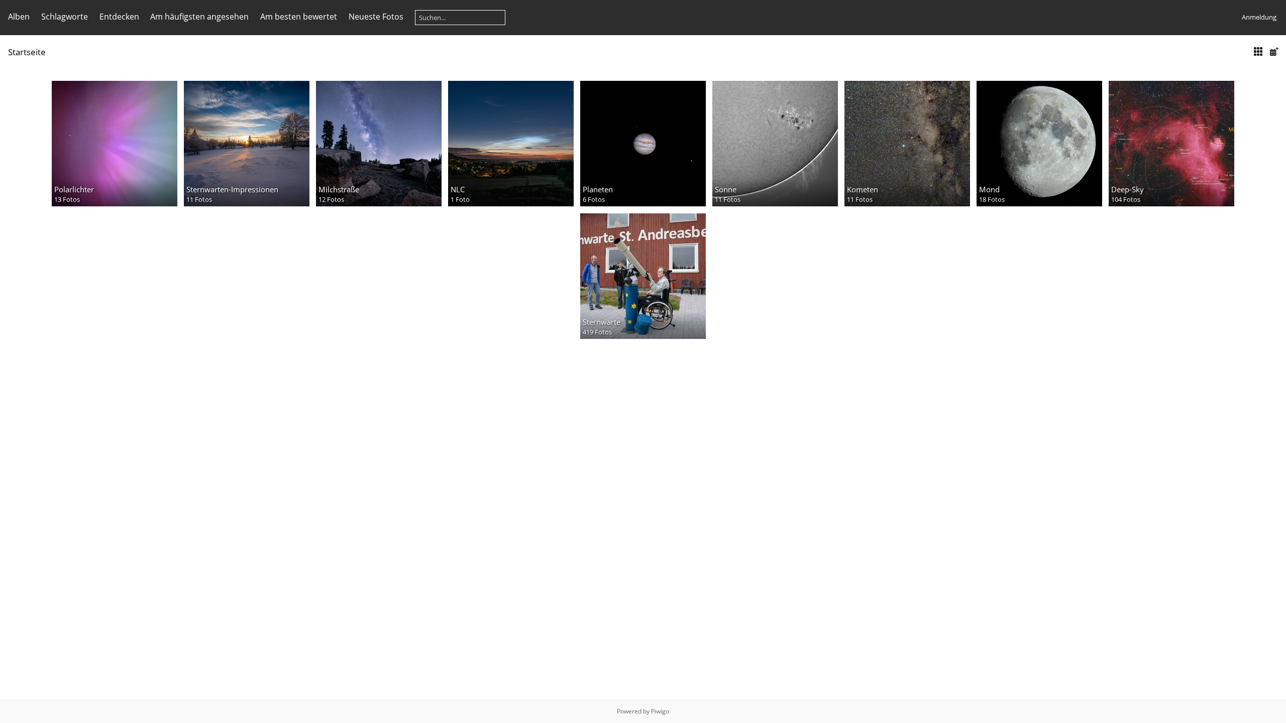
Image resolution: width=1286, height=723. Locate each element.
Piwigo (660, 711)
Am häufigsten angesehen (199, 16)
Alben (19, 16)
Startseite (27, 52)
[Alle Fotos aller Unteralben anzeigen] (1258, 51)
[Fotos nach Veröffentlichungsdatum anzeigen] (1274, 51)
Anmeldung (1259, 17)
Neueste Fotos (376, 16)
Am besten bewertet (298, 16)
